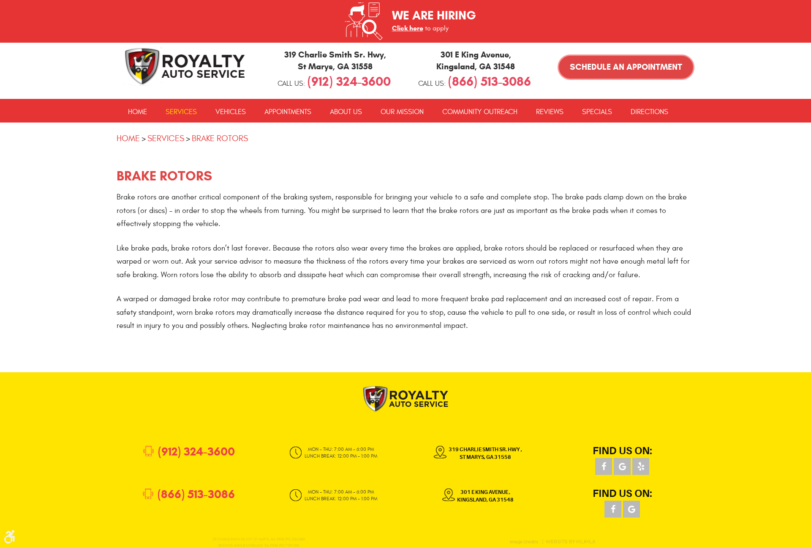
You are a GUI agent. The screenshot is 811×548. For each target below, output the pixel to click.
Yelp (640, 466)
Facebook (603, 466)
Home (137, 112)
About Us (346, 112)
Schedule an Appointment (626, 67)
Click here (407, 28)
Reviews (549, 112)
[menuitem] (137, 112)
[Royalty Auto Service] (185, 66)
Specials (597, 112)
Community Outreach (479, 112)
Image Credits (524, 542)
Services (181, 112)
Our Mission (402, 112)
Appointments (287, 112)
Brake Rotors (220, 138)
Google (622, 466)
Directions (649, 112)
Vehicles (230, 112)
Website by (570, 541)
